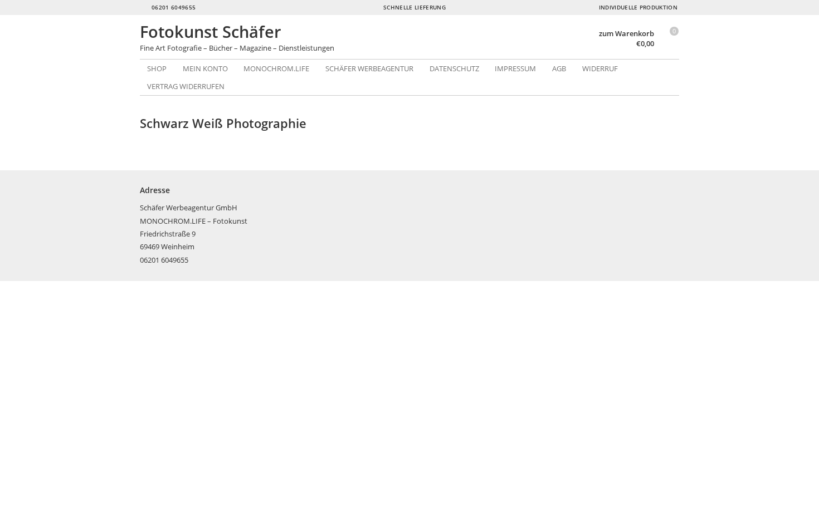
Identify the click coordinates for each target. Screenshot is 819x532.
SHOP (157, 68)
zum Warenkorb (626, 33)
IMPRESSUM (515, 68)
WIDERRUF (600, 68)
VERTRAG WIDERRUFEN (186, 86)
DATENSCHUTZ (454, 68)
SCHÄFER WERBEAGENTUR (369, 68)
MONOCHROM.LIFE (276, 68)
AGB (559, 68)
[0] (669, 45)
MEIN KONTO (205, 68)
